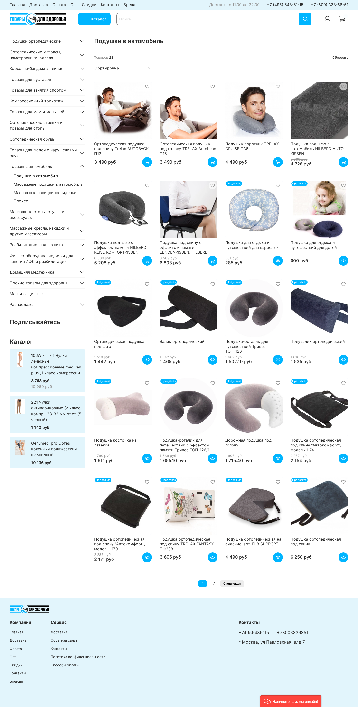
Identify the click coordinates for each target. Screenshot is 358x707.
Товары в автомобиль (31, 166)
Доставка (38, 4)
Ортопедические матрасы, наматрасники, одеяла (35, 54)
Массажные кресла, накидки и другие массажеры (39, 231)
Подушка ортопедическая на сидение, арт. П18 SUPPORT (253, 541)
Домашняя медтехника (32, 272)
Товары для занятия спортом (38, 90)
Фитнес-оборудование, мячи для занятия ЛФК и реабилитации (41, 258)
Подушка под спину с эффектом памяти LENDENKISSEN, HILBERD (184, 247)
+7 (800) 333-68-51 (329, 4)
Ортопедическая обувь (32, 139)
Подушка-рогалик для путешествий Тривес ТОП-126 (246, 346)
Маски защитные (26, 293)
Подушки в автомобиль (36, 176)
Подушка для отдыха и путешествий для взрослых (252, 245)
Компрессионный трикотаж (36, 100)
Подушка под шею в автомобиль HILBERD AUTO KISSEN (317, 148)
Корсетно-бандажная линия (36, 68)
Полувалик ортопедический (318, 341)
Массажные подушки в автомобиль (48, 184)
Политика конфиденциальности (78, 657)
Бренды (130, 4)
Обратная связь (64, 640)
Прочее (21, 200)
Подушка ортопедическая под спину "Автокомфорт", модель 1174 (316, 445)
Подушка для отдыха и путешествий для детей (314, 245)
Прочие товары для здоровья (38, 283)
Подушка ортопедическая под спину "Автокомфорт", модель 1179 (119, 544)
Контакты (110, 4)
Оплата (59, 4)
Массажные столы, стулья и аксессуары (37, 214)
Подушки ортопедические (35, 41)
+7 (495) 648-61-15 (285, 4)
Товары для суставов (30, 79)
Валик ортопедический (182, 341)
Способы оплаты (65, 665)
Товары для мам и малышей (37, 111)
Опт (73, 4)
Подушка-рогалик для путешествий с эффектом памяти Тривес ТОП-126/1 (184, 445)
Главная (17, 4)
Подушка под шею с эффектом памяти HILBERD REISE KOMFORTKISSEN (120, 247)
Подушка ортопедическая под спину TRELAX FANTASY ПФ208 (187, 544)
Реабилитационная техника (36, 244)
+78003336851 (292, 632)
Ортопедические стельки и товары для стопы (36, 125)
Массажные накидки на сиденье (45, 192)
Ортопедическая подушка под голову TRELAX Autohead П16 (188, 148)
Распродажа (22, 304)
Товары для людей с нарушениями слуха (43, 152)
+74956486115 (254, 632)
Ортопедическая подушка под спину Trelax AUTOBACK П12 (121, 148)
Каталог (98, 19)
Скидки (89, 4)
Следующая (232, 583)
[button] (290, 701)
